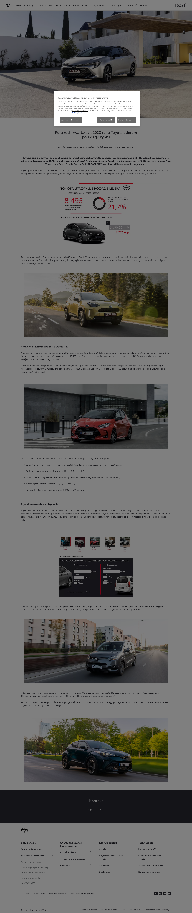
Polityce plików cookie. (79, 113)
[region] (97, 108)
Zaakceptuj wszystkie (126, 120)
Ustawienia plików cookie (70, 120)
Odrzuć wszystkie (106, 120)
